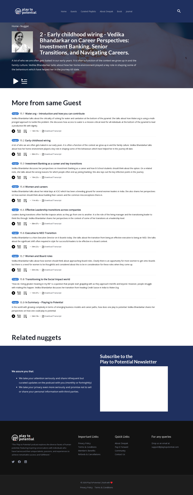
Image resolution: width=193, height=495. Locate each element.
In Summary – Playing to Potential (44, 302)
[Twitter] (13, 461)
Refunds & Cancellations (89, 454)
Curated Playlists (88, 11)
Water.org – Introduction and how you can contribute (55, 113)
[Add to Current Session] (19, 131)
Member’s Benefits (86, 450)
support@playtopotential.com (165, 447)
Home (64, 11)
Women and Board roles (38, 256)
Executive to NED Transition (40, 233)
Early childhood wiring (38, 140)
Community (120, 450)
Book (119, 11)
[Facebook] (19, 461)
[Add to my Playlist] (25, 132)
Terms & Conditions (87, 447)
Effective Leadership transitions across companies (53, 209)
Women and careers (36, 186)
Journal (129, 11)
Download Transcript (52, 131)
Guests (74, 11)
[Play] (13, 131)
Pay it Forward (121, 447)
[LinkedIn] (25, 461)
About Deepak (106, 11)
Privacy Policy (84, 443)
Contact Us (120, 454)
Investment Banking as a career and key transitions (53, 163)
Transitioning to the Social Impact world (47, 279)
